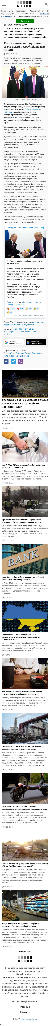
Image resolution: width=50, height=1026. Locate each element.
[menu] (4, 4)
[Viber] (20, 361)
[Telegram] (13, 361)
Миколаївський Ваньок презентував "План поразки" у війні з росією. (21, 331)
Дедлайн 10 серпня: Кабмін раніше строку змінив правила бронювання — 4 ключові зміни (25, 35)
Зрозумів (25, 21)
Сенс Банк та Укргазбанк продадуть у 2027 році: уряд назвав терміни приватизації (24, 29)
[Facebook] (6, 361)
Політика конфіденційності (25, 1001)
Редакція (25, 1007)
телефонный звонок (20, 356)
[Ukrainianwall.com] (24, 4)
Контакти (25, 1012)
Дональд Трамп (23, 353)
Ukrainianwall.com (29, 1019)
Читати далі (25, 951)
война (11, 353)
